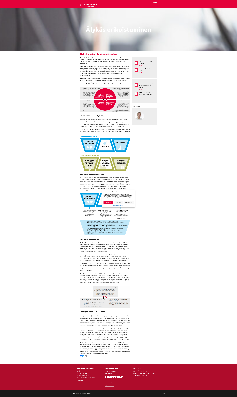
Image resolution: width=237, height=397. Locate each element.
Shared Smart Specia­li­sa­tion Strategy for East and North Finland (146, 94)
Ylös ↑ (163, 393)
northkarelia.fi (108, 373)
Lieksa (144, 371)
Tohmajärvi (153, 373)
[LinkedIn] (112, 377)
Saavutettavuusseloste (110, 381)
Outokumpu (136, 373)
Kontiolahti (139, 371)
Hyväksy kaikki (108, 202)
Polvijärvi (142, 373)
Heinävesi (135, 370)
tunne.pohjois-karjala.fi (111, 371)
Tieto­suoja (121, 205)
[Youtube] (118, 377)
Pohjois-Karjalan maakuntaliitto (83, 393)
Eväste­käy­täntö (116, 205)
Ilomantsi (141, 370)
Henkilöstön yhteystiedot (83, 378)
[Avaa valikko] (81, 5)
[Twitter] (115, 377)
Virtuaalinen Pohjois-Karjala (140, 375)
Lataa (147, 65)
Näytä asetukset (128, 202)
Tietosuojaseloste (109, 382)
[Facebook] (106, 377)
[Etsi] (155, 5)
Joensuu (146, 370)
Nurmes (152, 371)
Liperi (147, 371)
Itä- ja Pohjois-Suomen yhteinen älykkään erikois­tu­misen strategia (147, 85)
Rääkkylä (147, 373)
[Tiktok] (121, 377)
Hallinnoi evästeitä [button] (109, 386)
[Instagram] (109, 377)
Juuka (150, 370)
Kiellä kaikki (118, 202)
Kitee (134, 371)
